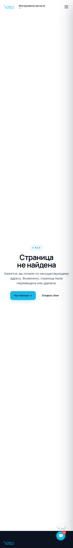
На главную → (23, 295)
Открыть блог (50, 295)
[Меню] (66, 7)
